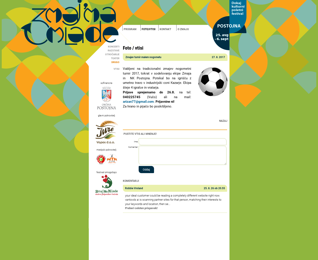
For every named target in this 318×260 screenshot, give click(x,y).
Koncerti (113, 46)
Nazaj (223, 120)
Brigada (157, 256)
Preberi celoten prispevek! (141, 208)
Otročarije (112, 54)
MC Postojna (147, 256)
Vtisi (116, 69)
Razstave (113, 50)
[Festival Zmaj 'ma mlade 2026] (159, 12)
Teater (115, 58)
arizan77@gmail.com (138, 102)
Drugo (115, 62)
